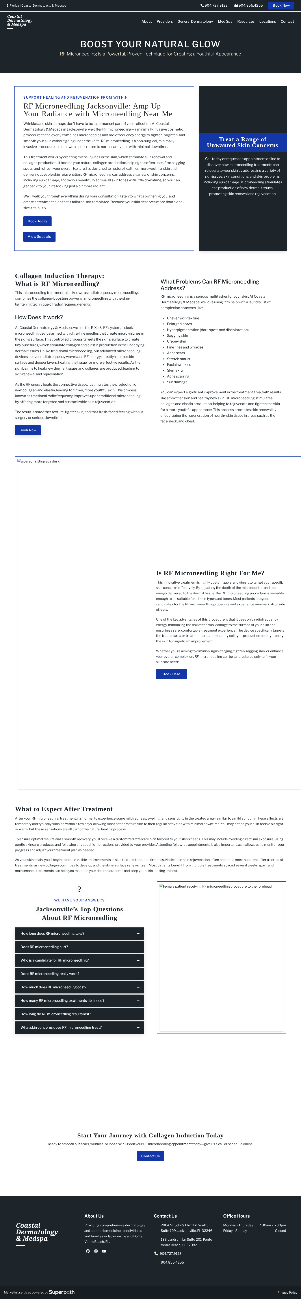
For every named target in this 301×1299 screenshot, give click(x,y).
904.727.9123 (216, 5)
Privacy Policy (287, 1292)
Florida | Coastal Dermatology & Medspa (38, 5)
